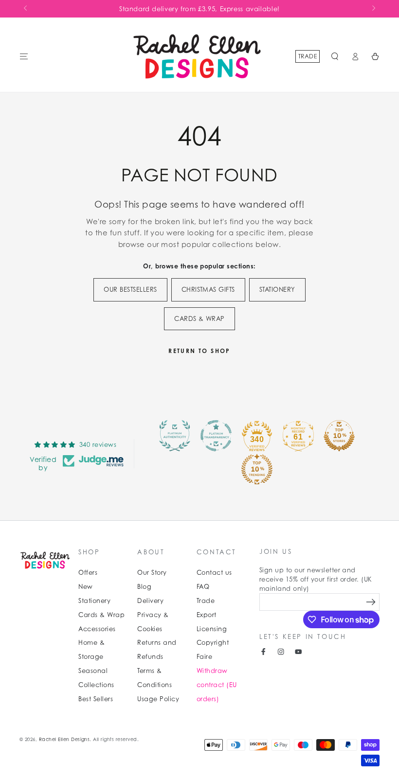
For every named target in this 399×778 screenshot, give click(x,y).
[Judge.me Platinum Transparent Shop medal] (216, 435)
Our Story (151, 572)
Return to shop (199, 350)
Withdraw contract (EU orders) (217, 685)
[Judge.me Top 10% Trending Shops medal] (256, 469)
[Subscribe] (371, 601)
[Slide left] (26, 9)
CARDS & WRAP (199, 318)
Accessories (96, 629)
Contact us (214, 572)
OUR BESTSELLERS (130, 289)
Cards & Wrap (101, 615)
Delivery (150, 600)
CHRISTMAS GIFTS (208, 289)
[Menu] (24, 56)
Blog (144, 586)
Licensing (212, 629)
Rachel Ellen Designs (64, 739)
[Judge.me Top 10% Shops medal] (339, 435)
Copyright (213, 642)
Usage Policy (158, 699)
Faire (204, 656)
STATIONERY (277, 289)
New (85, 586)
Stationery (94, 600)
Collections (96, 685)
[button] (335, 56)
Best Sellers (95, 699)
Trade (307, 56)
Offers (87, 572)
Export (207, 615)
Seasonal (93, 670)
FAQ (203, 586)
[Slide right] (373, 9)
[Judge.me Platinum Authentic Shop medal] (174, 435)
